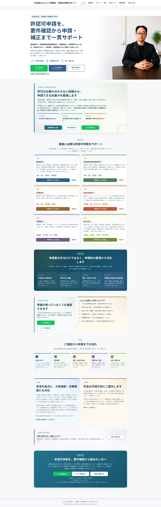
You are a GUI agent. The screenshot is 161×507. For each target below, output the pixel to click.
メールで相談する (45, 328)
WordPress (71, 504)
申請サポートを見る (53, 180)
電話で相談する (99, 474)
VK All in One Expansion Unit (91, 504)
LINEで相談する (90, 127)
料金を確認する (71, 127)
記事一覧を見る (115, 437)
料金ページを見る (89, 407)
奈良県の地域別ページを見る (45, 419)
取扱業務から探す (53, 127)
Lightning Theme (80, 504)
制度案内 (74, 180)
